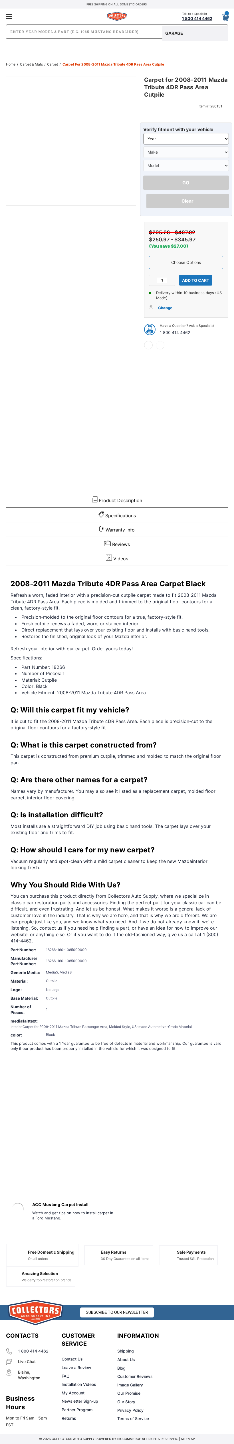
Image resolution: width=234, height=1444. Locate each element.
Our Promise (128, 1393)
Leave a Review (76, 1367)
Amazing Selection (40, 1273)
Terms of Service (133, 1418)
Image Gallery (130, 1384)
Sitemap (188, 1439)
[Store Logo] (35, 1312)
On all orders (38, 1258)
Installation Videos (79, 1384)
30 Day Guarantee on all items (125, 1258)
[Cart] (225, 16)
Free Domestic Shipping (51, 1252)
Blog (121, 1368)
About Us (126, 1359)
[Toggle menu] (42, 16)
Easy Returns (113, 1252)
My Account (73, 1392)
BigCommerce (129, 1439)
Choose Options (186, 262)
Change (165, 307)
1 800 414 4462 (175, 332)
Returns (69, 1418)
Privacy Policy (130, 1410)
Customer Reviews (135, 1376)
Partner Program (77, 1409)
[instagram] (195, 1336)
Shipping (125, 1351)
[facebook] (148, 345)
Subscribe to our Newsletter (117, 1312)
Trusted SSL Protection (195, 1258)
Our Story (126, 1401)
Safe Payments (191, 1252)
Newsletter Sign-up (80, 1401)
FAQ (66, 1376)
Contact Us (72, 1359)
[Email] (160, 345)
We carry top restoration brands (46, 1280)
